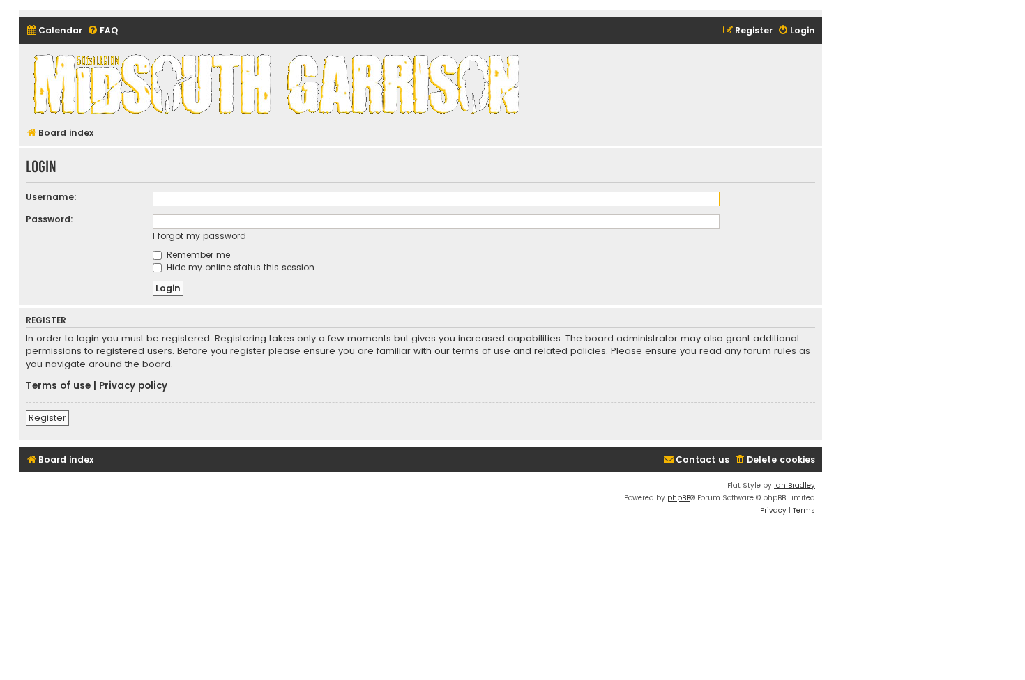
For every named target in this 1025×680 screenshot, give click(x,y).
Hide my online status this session (239, 267)
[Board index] (279, 83)
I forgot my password (199, 236)
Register (47, 417)
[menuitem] (54, 31)
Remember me (197, 255)
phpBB (678, 498)
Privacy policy (133, 386)
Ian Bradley (794, 485)
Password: (49, 219)
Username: (51, 197)
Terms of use (58, 386)
